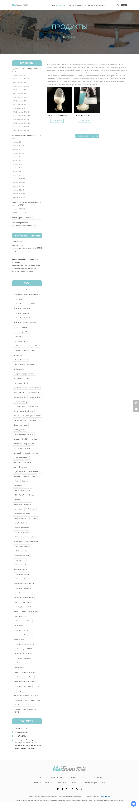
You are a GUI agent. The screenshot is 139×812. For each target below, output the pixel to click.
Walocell (17, 476)
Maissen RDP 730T (19, 212)
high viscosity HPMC (21, 341)
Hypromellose (18, 336)
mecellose (34, 439)
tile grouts (25, 481)
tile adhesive (18, 486)
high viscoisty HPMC (21, 383)
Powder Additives (34, 472)
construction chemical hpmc (23, 677)
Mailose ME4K (18, 149)
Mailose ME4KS (18, 153)
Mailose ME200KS (19, 194)
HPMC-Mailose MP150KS (21, 123)
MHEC (16, 611)
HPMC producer (19, 560)
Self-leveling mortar (20, 569)
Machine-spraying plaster (22, 462)
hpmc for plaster (19, 523)
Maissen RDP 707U (19, 209)
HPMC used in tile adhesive (23, 579)
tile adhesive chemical (21, 555)
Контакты (100, 5)
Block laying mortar (20, 425)
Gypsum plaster (19, 472)
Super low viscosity (20, 402)
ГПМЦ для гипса (18, 241)
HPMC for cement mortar (22, 346)
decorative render (20, 397)
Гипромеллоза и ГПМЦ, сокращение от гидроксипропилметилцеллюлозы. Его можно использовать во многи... (26, 268)
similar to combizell (20, 290)
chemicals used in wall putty (23, 434)
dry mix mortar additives (22, 658)
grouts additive (35, 397)
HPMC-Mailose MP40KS (21, 93)
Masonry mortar (19, 430)
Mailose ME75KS (18, 175)
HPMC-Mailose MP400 (20, 75)
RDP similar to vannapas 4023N (25, 322)
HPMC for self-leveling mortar (24, 644)
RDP (27, 378)
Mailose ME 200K (19, 197)
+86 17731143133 (21, 736)
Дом (53, 5)
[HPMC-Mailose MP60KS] (59, 100)
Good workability (19, 406)
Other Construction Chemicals (24, 705)
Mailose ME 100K (19, 179)
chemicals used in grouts (22, 635)
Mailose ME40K (18, 157)
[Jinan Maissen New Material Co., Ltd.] (20, 5)
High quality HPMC (20, 616)
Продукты (61, 5)
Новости (91, 5)
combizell (33, 420)
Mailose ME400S (18, 146)
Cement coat (34, 388)
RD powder (18, 378)
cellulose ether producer (22, 546)
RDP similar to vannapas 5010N (25, 304)
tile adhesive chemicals (22, 513)
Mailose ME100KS (19, 182)
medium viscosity (20, 420)
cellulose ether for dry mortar (24, 583)
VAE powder (18, 355)
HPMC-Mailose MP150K (21, 119)
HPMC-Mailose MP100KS (21, 116)
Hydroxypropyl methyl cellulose (24, 672)
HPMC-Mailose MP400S (21, 79)
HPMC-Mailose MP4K (20, 82)
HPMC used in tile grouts (30, 611)
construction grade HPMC (23, 649)
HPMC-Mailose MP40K (20, 90)
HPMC (24, 327)
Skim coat (31, 495)
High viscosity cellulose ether (24, 551)
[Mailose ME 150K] (87, 100)
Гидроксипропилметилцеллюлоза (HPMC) (109, 800)
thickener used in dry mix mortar (25, 518)
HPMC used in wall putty (22, 588)
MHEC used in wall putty (22, 504)
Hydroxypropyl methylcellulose (24, 350)
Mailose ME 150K (82, 115)
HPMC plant (31, 509)
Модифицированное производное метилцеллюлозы (46, 800)
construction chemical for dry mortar (26, 453)
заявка (80, 5)
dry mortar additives (21, 593)
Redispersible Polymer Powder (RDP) (27, 700)
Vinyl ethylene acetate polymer (24, 364)
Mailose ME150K (18, 190)
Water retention (19, 392)
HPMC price (18, 541)
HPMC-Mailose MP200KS (21, 130)
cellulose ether (19, 667)
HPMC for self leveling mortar (24, 681)
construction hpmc (20, 388)
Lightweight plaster (20, 467)
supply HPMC (18, 625)
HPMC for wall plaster (21, 574)
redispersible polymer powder (24, 374)
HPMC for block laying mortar (24, 537)
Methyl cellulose (28, 444)
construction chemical (21, 663)
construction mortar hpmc (23, 653)
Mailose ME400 (18, 142)
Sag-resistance (33, 392)
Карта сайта (83, 796)
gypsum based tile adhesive (23, 411)
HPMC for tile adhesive (22, 565)
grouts (16, 602)
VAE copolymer (19, 369)
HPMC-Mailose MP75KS (21, 108)
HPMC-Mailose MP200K (21, 127)
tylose (16, 481)
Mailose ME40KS (18, 160)
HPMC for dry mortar (21, 630)
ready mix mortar (29, 476)
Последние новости (27, 235)
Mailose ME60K (18, 164)
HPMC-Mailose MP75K (20, 104)
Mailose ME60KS (18, 168)
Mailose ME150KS (19, 186)
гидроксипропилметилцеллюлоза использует (25, 260)
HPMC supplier (19, 639)
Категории (27, 62)
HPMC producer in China (22, 621)
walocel (16, 444)
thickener (17, 499)
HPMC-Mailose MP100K (21, 112)
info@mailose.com (21, 732)
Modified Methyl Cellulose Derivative (26, 695)
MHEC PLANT (19, 495)
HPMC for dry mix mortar (22, 686)
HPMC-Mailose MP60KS (57, 115)
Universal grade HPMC (22, 527)
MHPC (37, 346)
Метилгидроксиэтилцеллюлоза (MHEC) (79, 800)
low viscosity (33, 406)
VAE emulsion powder (21, 360)
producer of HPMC (20, 439)
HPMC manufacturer (21, 458)
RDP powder (18, 299)
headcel (16, 416)
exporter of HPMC (32, 541)
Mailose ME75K (18, 171)
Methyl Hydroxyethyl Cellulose (24, 607)
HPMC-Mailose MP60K (20, 97)
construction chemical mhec (23, 597)
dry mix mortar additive (22, 448)
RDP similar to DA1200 (22, 318)
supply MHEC (26, 602)
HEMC (16, 327)
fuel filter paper (19, 691)
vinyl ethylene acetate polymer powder (27, 294)
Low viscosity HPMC (21, 332)
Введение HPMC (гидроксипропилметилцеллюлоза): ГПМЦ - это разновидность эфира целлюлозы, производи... (27, 248)
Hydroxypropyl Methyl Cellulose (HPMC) (25, 711)
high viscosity (18, 509)
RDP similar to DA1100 (22, 308)
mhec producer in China (22, 490)
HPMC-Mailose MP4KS (21, 86)
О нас (71, 5)
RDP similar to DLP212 (22, 313)
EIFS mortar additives (21, 532)
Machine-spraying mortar (32, 416)
